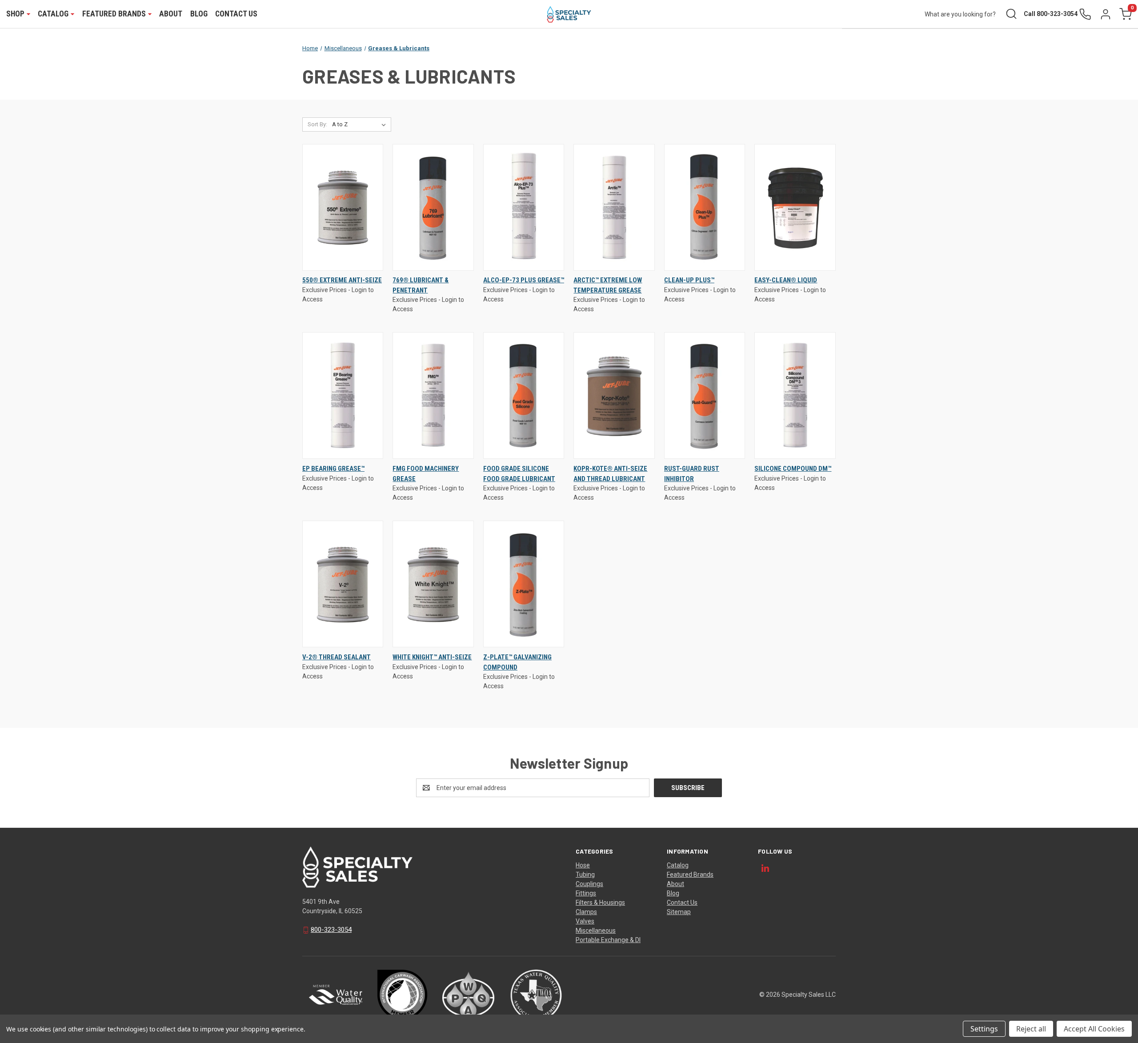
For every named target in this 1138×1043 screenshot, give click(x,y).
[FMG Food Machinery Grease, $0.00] (433, 395)
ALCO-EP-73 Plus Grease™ (523, 280)
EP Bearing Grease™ (333, 469)
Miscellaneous (596, 930)
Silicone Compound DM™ (792, 469)
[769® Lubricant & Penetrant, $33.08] (433, 207)
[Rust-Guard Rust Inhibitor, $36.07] (704, 395)
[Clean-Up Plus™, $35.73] (704, 207)
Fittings (586, 893)
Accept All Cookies (1094, 1029)
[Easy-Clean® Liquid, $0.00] (794, 207)
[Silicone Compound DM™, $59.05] (794, 395)
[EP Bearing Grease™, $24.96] (342, 395)
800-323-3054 (331, 930)
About (170, 13)
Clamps (586, 911)
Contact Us (236, 13)
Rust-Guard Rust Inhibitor (691, 474)
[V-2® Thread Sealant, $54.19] (342, 584)
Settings (984, 1029)
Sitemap (679, 911)
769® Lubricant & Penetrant (421, 285)
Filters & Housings (600, 902)
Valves (585, 921)
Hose (583, 865)
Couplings (589, 883)
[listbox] (361, 124)
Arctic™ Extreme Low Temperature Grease (607, 285)
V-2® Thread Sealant (336, 657)
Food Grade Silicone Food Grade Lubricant (519, 474)
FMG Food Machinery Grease (426, 474)
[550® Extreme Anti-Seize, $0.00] (342, 207)
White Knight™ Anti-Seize (432, 657)
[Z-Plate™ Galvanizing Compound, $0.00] (523, 584)
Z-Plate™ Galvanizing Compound (517, 662)
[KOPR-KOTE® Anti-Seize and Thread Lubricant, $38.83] (614, 395)
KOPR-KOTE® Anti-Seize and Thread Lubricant (610, 474)
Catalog (678, 865)
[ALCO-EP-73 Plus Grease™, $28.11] (523, 207)
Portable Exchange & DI (608, 939)
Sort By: (317, 124)
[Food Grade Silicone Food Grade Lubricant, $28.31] (523, 395)
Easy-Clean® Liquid (785, 280)
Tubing (585, 874)
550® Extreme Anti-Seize (342, 280)
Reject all (1031, 1029)
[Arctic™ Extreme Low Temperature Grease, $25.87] (614, 207)
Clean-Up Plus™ (689, 280)
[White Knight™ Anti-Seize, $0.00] (433, 584)
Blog (199, 13)
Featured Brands (690, 874)
